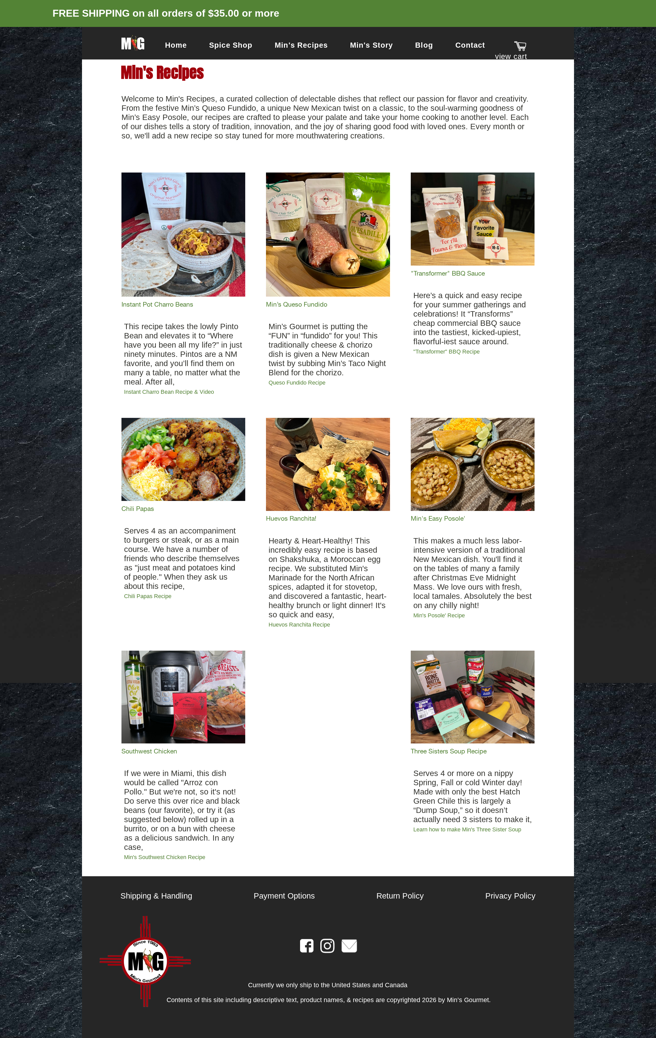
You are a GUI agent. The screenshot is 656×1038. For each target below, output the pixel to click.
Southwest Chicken (149, 751)
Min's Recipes (301, 45)
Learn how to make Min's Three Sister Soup (467, 829)
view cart (511, 56)
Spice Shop (231, 45)
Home (176, 45)
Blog (424, 45)
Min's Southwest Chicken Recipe (164, 857)
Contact (470, 45)
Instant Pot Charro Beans (157, 304)
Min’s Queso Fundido (296, 304)
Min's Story (371, 45)
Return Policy (400, 895)
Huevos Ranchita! (291, 518)
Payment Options (284, 895)
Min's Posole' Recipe (439, 615)
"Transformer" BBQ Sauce (448, 273)
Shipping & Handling (156, 895)
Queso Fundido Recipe (297, 382)
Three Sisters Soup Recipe (449, 751)
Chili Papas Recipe (147, 596)
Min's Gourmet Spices (132, 43)
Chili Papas (137, 508)
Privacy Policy (510, 895)
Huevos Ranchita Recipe (299, 624)
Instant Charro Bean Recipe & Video (169, 392)
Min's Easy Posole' (438, 518)
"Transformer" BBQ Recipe (446, 351)
